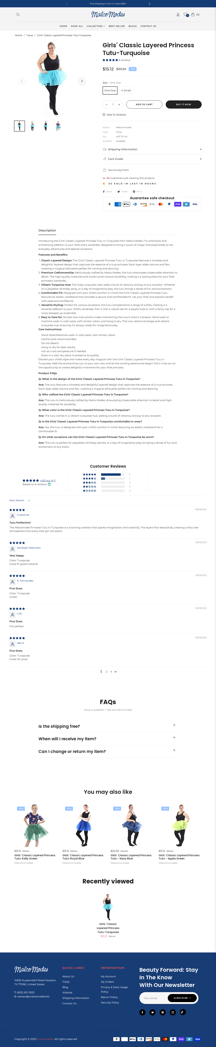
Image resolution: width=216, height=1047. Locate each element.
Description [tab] (47, 230)
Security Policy (110, 1002)
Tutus (29, 35)
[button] (149, 3)
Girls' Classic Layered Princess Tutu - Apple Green (179, 857)
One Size (110, 90)
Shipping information (75, 998)
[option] (51, 78)
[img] (17, 510)
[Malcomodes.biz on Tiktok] (183, 1012)
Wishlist (67, 992)
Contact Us (69, 1003)
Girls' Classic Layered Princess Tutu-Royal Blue (82, 857)
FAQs (65, 981)
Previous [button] (21, 81)
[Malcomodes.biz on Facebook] (142, 1012)
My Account (108, 976)
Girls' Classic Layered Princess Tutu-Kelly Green (34, 857)
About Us (68, 976)
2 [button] (106, 671)
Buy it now (183, 104)
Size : (112, 82)
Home (18, 35)
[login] (178, 14)
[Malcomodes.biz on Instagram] (173, 1012)
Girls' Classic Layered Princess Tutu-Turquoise (108, 928)
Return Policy (109, 997)
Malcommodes (23, 863)
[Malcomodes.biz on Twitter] (153, 1012)
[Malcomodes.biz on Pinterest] (163, 1012)
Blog (65, 987)
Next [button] (82, 81)
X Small (126, 90)
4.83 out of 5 (47, 480)
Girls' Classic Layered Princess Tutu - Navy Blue (131, 857)
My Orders (107, 981)
